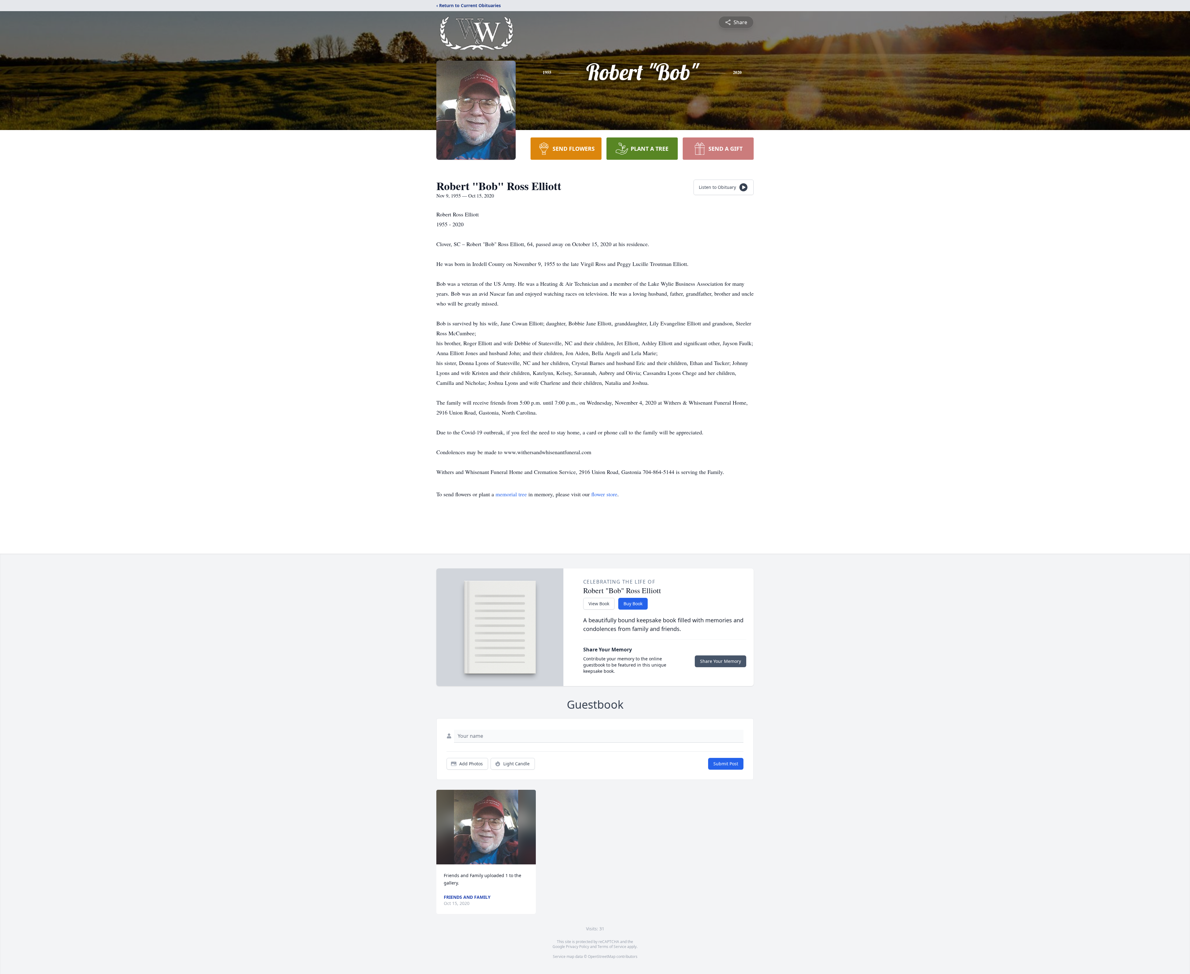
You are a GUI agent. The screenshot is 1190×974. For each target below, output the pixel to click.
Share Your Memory (720, 661)
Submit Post (725, 764)
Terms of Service (611, 946)
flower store (604, 494)
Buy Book (633, 604)
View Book (598, 604)
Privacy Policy (577, 946)
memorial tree (511, 494)
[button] (486, 827)
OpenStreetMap (601, 956)
